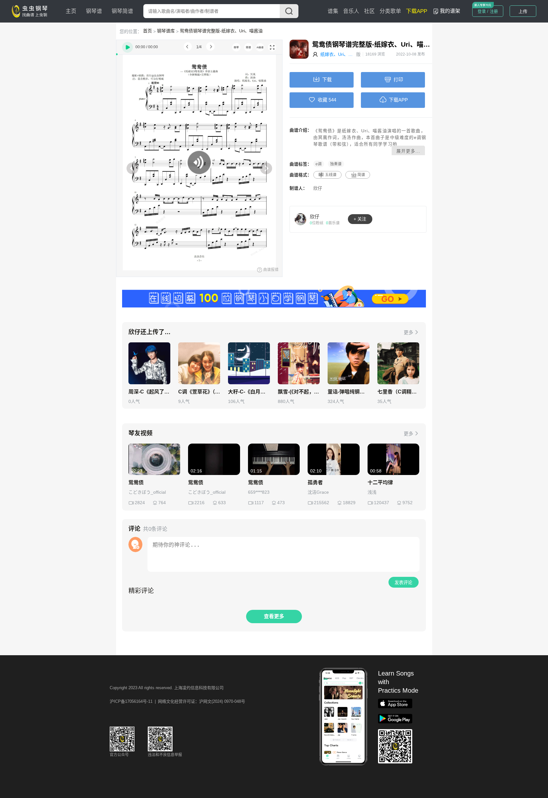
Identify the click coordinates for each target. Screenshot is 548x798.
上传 (523, 11)
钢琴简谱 (122, 11)
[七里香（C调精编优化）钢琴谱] (398, 363)
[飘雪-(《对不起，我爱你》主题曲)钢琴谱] (299, 363)
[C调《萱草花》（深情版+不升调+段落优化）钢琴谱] (199, 363)
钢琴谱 (94, 11)
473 (281, 502)
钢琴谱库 (166, 31)
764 (162, 502)
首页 (147, 31)
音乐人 (351, 11)
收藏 (322, 99)
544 (332, 99)
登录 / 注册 (488, 11)
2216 (199, 502)
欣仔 (317, 188)
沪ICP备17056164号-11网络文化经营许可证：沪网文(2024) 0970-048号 (177, 701)
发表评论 (403, 582)
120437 (381, 502)
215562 (321, 502)
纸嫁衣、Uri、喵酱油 (338, 54)
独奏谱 (336, 164)
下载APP (416, 11)
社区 (369, 11)
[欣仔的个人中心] (301, 219)
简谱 (361, 175)
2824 (140, 502)
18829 (349, 502)
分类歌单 (390, 11)
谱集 (333, 11)
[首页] (31, 11)
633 (222, 502)
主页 (71, 11)
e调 (319, 164)
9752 (407, 502)
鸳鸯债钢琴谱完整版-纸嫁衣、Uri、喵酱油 (221, 31)
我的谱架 (450, 11)
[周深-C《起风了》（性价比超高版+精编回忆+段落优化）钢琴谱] (149, 363)
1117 (259, 502)
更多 (408, 332)
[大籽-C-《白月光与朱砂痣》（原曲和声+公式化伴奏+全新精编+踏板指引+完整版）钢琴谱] (249, 363)
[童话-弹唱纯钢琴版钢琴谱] (348, 363)
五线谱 (330, 175)
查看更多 (274, 616)
